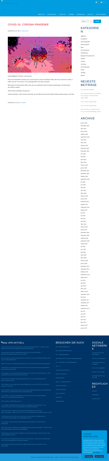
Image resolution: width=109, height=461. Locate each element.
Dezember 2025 (85, 125)
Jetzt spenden (101, 14)
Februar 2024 (84, 145)
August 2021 (84, 210)
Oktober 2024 (84, 134)
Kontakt (90, 14)
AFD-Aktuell (16, 342)
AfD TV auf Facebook (98, 368)
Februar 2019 (84, 291)
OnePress (62, 457)
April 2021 (83, 221)
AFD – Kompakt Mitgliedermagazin (66, 362)
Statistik (83, 58)
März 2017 (83, 322)
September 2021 (85, 207)
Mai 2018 (83, 297)
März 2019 (83, 288)
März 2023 (83, 162)
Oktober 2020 (84, 238)
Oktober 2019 (84, 272)
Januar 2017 (84, 328)
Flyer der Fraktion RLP (63, 370)
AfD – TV (58, 366)
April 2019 (83, 286)
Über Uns (41, 14)
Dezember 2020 (85, 232)
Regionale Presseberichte (87, 56)
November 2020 (85, 235)
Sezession (59, 397)
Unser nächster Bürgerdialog (88, 101)
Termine (71, 14)
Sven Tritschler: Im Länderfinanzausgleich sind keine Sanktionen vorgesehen (25, 363)
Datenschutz (96, 398)
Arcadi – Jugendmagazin (63, 382)
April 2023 (83, 159)
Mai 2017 (83, 317)
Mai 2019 (83, 283)
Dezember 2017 (85, 300)
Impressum (95, 395)
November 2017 (85, 302)
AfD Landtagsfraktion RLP (64, 350)
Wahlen (83, 75)
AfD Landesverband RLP (63, 347)
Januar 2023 (84, 168)
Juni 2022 (83, 184)
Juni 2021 (83, 215)
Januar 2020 (84, 263)
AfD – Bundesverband (62, 354)
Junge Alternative (61, 374)
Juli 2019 (83, 280)
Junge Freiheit (60, 378)
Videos (82, 69)
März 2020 (83, 258)
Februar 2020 (84, 260)
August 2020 (84, 243)
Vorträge (83, 72)
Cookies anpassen (99, 456)
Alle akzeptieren (89, 456)
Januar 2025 (84, 131)
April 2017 (83, 319)
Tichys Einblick (60, 393)
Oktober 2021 (84, 204)
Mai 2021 (83, 218)
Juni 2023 (83, 154)
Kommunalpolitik (85, 41)
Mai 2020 (83, 252)
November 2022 (85, 173)
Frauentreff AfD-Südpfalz (87, 89)
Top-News (83, 64)
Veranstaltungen (85, 67)
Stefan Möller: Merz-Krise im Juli (11, 401)
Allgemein (23, 102)
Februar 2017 (84, 325)
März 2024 (83, 142)
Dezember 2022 (85, 170)
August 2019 (84, 277)
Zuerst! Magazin (61, 389)
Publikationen (84, 53)
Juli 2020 (83, 246)
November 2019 (85, 269)
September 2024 (85, 137)
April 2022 (83, 190)
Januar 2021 (84, 229)
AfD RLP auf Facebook (98, 358)
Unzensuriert (60, 401)
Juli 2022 (83, 182)
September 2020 (85, 241)
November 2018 (85, 294)
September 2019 (85, 274)
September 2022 (85, 179)
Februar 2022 (84, 196)
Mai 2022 (83, 187)
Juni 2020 (83, 249)
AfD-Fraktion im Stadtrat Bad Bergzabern (68, 358)
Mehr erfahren (96, 452)
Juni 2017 (83, 314)
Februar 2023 (84, 165)
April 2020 (83, 255)
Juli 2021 (83, 213)
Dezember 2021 (85, 201)
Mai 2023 (83, 156)
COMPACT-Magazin (61, 385)
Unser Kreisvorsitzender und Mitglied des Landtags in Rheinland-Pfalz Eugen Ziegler (91, 96)
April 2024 (83, 140)
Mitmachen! (81, 14)
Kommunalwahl (85, 44)
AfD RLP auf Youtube (98, 372)
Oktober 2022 (84, 176)
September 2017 (85, 308)
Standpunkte (51, 14)
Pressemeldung (85, 50)
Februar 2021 (84, 227)
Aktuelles (62, 14)
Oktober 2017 (84, 305)
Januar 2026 (84, 123)
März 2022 (83, 193)
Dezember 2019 (85, 266)
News (82, 47)
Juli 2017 (83, 311)
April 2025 (83, 128)
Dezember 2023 (85, 148)
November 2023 (85, 151)
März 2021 (83, 224)
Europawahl (84, 39)
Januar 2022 (84, 199)
